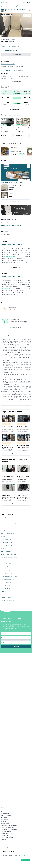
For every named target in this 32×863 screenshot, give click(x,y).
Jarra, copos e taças (6, 551)
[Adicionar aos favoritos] (29, 15)
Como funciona (5, 813)
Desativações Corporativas (9, 829)
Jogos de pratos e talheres (8, 554)
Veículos (4, 839)
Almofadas (4, 517)
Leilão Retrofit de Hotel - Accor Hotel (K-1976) (12, 182)
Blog (2, 811)
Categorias (4, 817)
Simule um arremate (6, 815)
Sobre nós (3, 821)
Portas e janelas (5, 588)
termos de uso (11, 857)
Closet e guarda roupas (7, 533)
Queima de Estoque (7, 837)
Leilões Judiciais (6, 831)
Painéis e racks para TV (7, 570)
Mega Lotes (5, 835)
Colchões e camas (6, 539)
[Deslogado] (28, 2)
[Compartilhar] (25, 15)
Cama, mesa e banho (7, 530)
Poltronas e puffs (5, 585)
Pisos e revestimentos (7, 582)
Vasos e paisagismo (6, 603)
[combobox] (1, 638)
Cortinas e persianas (6, 542)
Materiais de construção (7, 560)
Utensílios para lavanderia (8, 600)
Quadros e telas (5, 591)
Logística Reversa (7, 833)
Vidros (2, 607)
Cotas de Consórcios (8, 827)
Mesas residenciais (6, 564)
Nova (21, 66)
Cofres (3, 536)
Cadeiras (3, 527)
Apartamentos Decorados (9, 825)
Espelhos (3, 548)
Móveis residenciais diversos (8, 567)
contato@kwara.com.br (11, 256)
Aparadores (4, 521)
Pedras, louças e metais (7, 579)
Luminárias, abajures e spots (9, 557)
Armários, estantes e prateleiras (9, 524)
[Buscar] (23, 2)
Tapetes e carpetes (6, 597)
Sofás (2, 594)
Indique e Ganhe (5, 819)
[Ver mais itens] (30, 128)
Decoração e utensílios (7, 545)
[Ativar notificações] (28, 166)
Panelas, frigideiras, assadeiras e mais (11, 573)
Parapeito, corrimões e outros (9, 576)
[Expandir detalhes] (29, 10)
